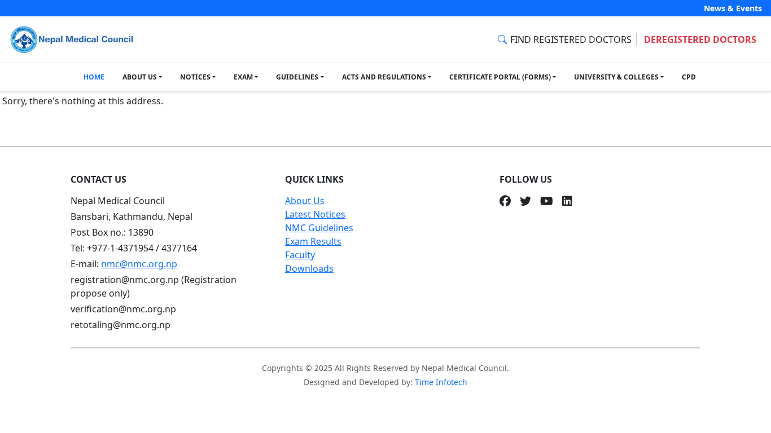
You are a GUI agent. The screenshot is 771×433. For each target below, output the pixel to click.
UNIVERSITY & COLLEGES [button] (616, 77)
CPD (689, 77)
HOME (94, 77)
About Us (305, 201)
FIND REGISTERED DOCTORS (571, 39)
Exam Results (313, 241)
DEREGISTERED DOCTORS (700, 39)
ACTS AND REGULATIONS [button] (384, 77)
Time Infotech (441, 382)
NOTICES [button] (195, 77)
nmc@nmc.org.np (139, 264)
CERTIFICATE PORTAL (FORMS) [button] (500, 77)
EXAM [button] (243, 77)
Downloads (309, 268)
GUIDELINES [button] (297, 77)
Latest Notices (315, 214)
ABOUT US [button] (139, 77)
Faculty (300, 255)
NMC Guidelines (319, 228)
